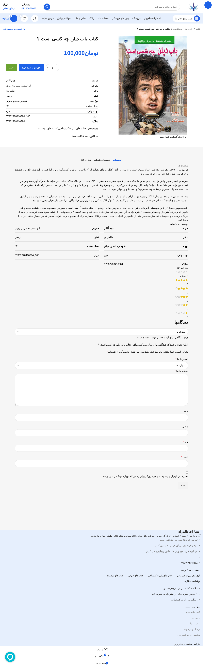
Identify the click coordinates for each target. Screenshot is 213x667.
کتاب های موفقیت (183, 28)
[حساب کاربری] (34, 18)
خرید (11, 67)
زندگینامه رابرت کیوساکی (184, 599)
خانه (198, 28)
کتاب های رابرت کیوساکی (72, 128)
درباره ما (196, 617)
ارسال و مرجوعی (191, 629)
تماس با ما (195, 623)
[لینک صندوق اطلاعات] (101, 12)
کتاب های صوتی (192, 612)
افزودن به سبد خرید (31, 67)
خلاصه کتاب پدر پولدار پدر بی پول (180, 588)
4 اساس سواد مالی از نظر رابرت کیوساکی (175, 593)
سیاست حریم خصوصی (188, 635)
